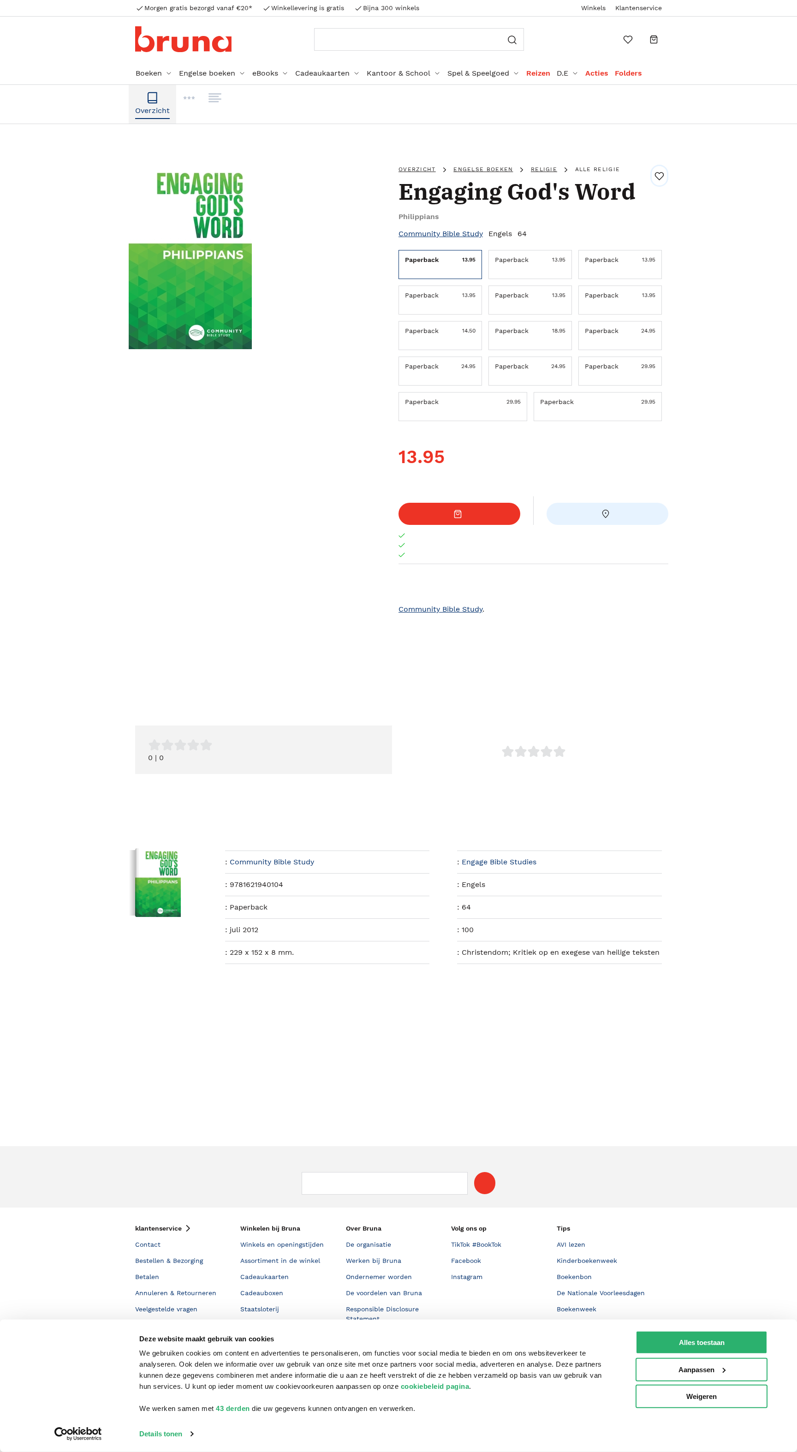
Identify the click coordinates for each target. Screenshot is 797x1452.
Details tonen (160, 1434)
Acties (596, 73)
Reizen (538, 73)
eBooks (265, 73)
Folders (628, 73)
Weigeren (701, 1396)
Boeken (149, 73)
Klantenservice (638, 8)
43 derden (233, 1408)
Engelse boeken (207, 73)
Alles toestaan (702, 1342)
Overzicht (417, 169)
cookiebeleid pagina (435, 1386)
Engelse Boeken (483, 169)
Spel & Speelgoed (478, 73)
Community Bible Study (440, 233)
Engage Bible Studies (499, 861)
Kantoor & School (398, 73)
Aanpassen (696, 1369)
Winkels (593, 8)
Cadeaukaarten (322, 73)
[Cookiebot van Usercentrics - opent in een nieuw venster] (78, 1434)
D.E (562, 73)
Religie (544, 169)
